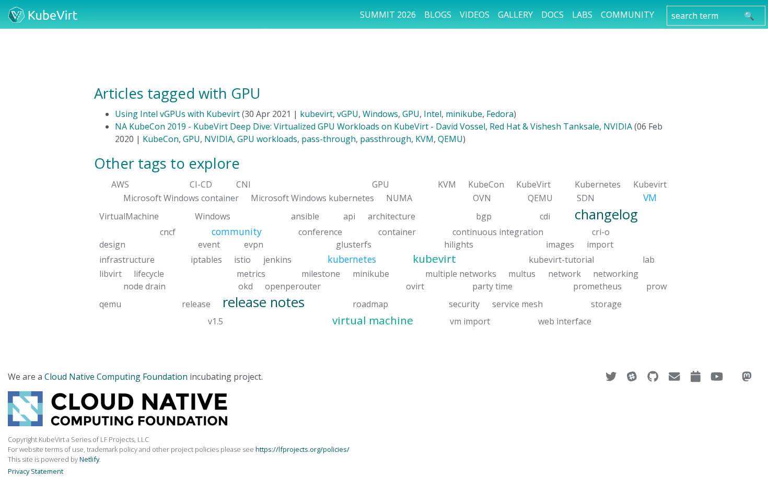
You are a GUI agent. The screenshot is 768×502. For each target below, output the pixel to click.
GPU (411, 114)
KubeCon (161, 139)
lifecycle (149, 273)
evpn (253, 244)
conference (320, 232)
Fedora (500, 114)
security (464, 303)
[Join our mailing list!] (675, 376)
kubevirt (316, 114)
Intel (432, 114)
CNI (243, 184)
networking (615, 273)
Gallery (515, 14)
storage (606, 303)
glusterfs (353, 244)
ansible (305, 215)
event (209, 244)
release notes (264, 302)
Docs (552, 14)
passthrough (385, 139)
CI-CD (201, 184)
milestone (320, 273)
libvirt (110, 273)
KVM (424, 139)
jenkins (277, 259)
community (237, 231)
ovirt (415, 285)
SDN (586, 198)
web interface (564, 321)
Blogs (437, 14)
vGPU (347, 114)
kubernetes (352, 259)
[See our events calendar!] (697, 376)
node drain (144, 285)
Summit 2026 (388, 14)
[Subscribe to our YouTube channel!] (718, 376)
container (397, 232)
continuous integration (497, 232)
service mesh (517, 303)
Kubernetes (598, 184)
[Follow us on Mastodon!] (747, 376)
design (112, 244)
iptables (206, 259)
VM (650, 197)
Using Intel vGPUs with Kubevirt (177, 114)
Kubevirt (650, 184)
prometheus (597, 285)
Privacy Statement (35, 471)
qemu (110, 303)
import (600, 244)
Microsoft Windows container (181, 198)
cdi (545, 215)
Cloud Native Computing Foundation (116, 376)
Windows (380, 114)
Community (627, 14)
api (349, 215)
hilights (458, 244)
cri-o (601, 232)
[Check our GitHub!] (653, 376)
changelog (606, 214)
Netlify (89, 459)
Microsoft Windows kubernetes (312, 198)
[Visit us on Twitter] (612, 376)
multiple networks (460, 273)
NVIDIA (218, 139)
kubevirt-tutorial (561, 259)
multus (522, 273)
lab (649, 259)
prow (656, 285)
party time (492, 285)
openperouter (293, 285)
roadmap (370, 303)
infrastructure (127, 259)
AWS (120, 184)
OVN (482, 198)
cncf (168, 232)
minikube (464, 114)
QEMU (450, 139)
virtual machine (372, 320)
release (196, 303)
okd (245, 285)
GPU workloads (267, 139)
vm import (470, 321)
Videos (475, 14)
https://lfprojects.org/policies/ (302, 449)
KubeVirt (533, 184)
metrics (251, 273)
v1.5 (215, 321)
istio (242, 259)
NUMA (399, 198)
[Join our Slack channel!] (633, 376)
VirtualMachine (129, 215)
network (564, 273)
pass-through (328, 139)
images (560, 244)
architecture (391, 215)
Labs (582, 14)
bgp (484, 215)
